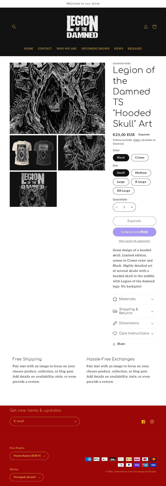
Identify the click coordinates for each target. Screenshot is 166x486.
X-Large (140, 182)
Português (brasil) (25, 477)
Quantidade (120, 199)
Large (121, 182)
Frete (137, 140)
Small (121, 172)
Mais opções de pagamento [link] (134, 241)
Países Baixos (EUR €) (27, 455)
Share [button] (121, 344)
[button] (14, 26)
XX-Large (123, 190)
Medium (141, 172)
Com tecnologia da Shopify (142, 471)
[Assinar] (75, 421)
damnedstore (120, 471)
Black (121, 157)
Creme (139, 157)
